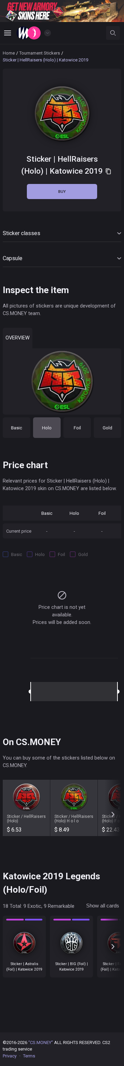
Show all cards (102, 905)
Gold (107, 427)
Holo (47, 427)
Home (9, 53)
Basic (16, 427)
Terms (29, 1055)
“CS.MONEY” (40, 1042)
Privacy (10, 1055)
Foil (77, 427)
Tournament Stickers (39, 53)
